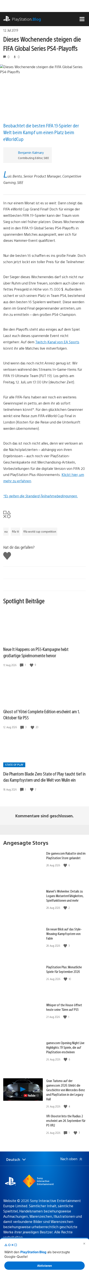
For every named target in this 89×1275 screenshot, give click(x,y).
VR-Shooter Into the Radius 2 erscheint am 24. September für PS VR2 (65, 1120)
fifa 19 (15, 531)
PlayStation (26, 19)
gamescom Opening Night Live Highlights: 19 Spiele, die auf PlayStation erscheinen (65, 1047)
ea (6, 531)
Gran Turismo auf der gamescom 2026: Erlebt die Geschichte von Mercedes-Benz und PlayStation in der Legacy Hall (65, 1090)
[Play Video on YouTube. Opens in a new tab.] (31, 1095)
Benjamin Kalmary (31, 152)
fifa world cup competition (39, 531)
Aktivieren (44, 1265)
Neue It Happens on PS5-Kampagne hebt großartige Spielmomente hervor (35, 652)
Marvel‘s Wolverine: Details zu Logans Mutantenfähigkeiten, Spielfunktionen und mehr (64, 895)
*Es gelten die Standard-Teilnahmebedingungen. (40, 496)
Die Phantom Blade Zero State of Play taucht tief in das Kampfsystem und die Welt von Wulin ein (44, 777)
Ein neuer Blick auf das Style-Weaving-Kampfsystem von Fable (64, 933)
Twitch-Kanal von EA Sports (57, 342)
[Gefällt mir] (32, 665)
